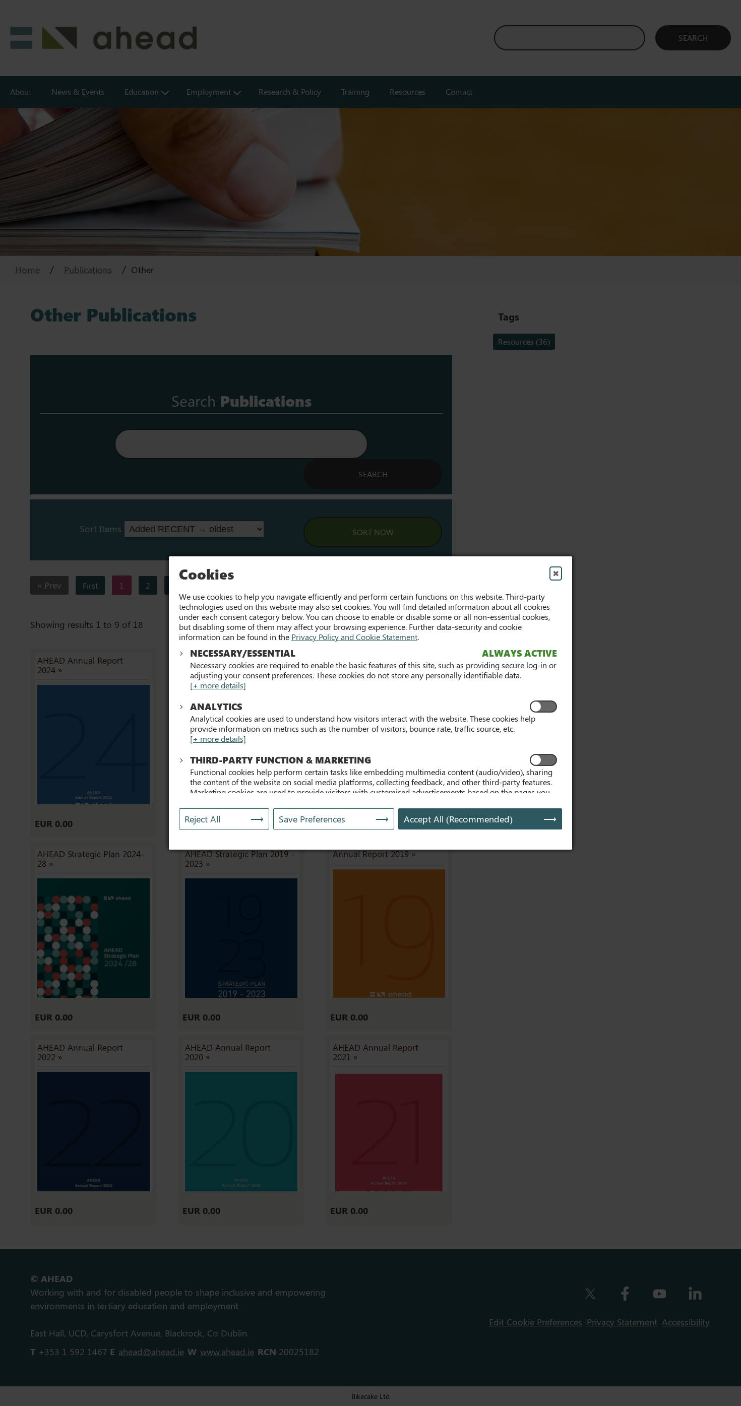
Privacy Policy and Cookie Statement (354, 636)
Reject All (202, 819)
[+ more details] (218, 685)
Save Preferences (312, 819)
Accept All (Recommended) (458, 819)
